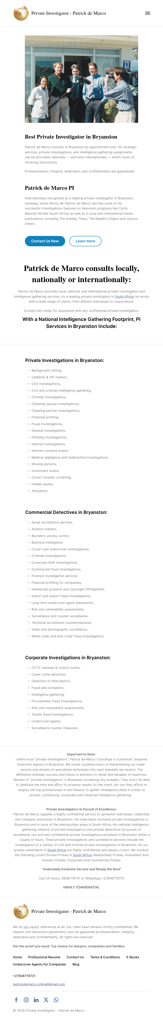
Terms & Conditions (105, 957)
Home (17, 957)
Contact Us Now (45, 241)
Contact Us (75, 957)
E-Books (132, 957)
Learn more (85, 241)
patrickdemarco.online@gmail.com (39, 984)
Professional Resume (44, 957)
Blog (76, 964)
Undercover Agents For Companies (39, 964)
